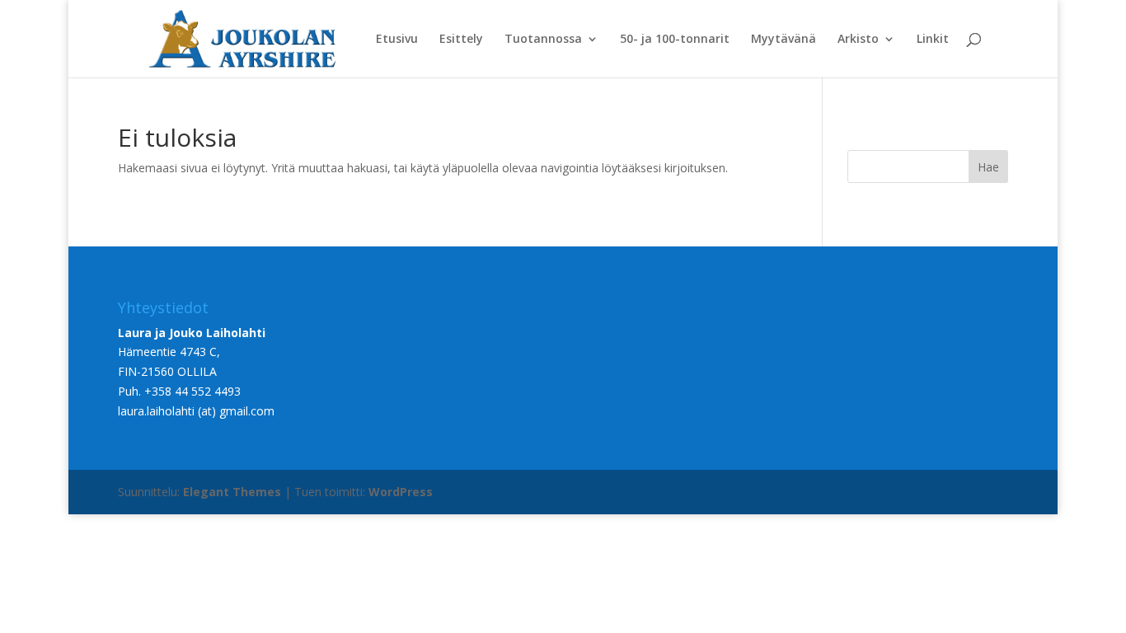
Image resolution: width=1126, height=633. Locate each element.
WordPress (400, 491)
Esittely (461, 39)
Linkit (933, 39)
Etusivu (397, 39)
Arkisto (858, 39)
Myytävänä (783, 39)
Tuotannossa (543, 39)
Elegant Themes (232, 491)
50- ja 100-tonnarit (675, 39)
